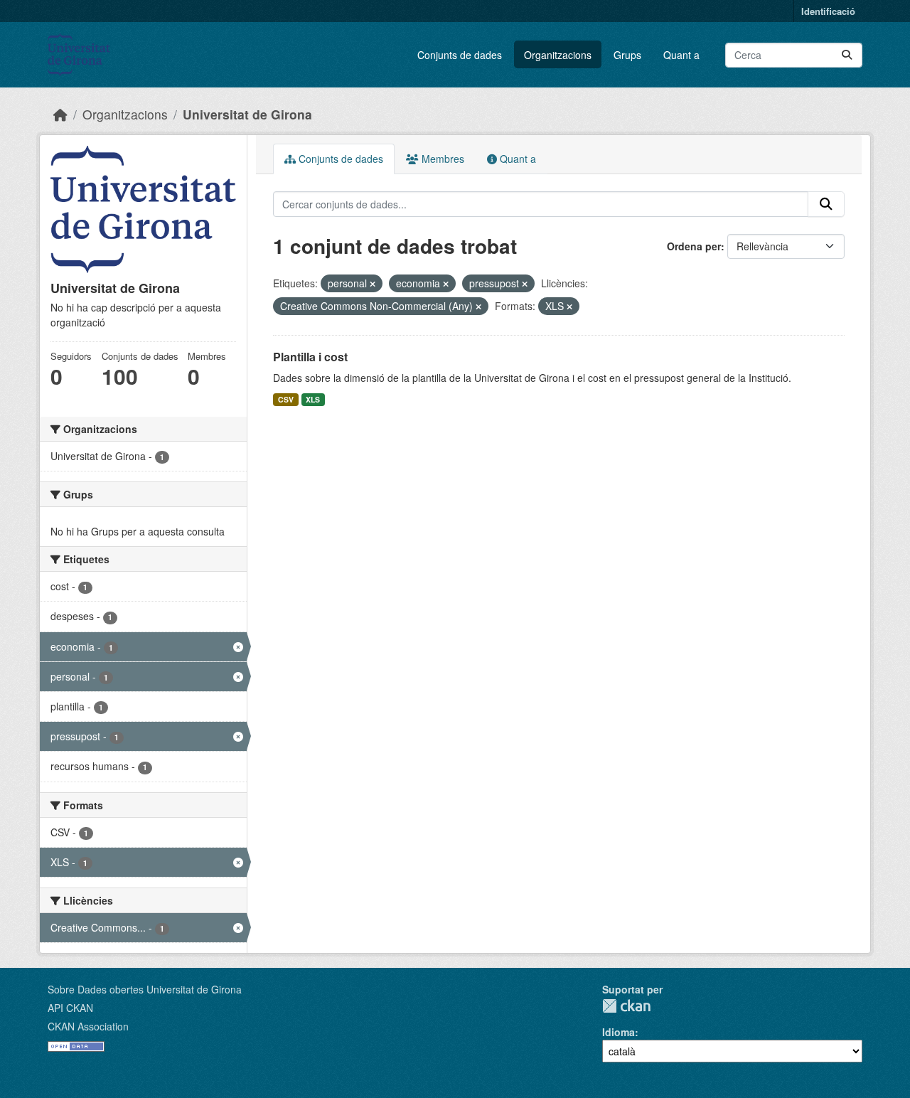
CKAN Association (88, 1026)
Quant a (681, 55)
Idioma (618, 1032)
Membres (441, 158)
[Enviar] (847, 55)
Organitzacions (558, 55)
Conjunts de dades (459, 55)
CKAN (626, 1005)
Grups (627, 55)
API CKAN (70, 1008)
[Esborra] (372, 283)
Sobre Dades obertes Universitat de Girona (145, 989)
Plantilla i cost (310, 356)
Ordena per (694, 246)
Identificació (828, 11)
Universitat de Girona (247, 114)
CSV (286, 399)
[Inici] (60, 114)
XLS (313, 399)
